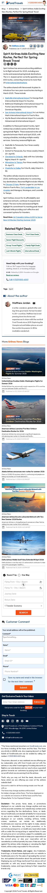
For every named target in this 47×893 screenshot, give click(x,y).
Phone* (6, 666)
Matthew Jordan (18, 46)
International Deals (32, 251)
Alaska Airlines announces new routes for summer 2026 (23, 471)
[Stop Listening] (15, 64)
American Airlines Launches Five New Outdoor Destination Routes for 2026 (19, 430)
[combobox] (22, 606)
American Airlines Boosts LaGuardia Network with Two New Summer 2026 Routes (23, 518)
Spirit (11, 289)
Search (23, 612)
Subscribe (39, 702)
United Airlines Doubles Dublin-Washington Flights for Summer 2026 (22, 382)
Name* (5, 645)
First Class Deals (32, 234)
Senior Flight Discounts (15, 240)
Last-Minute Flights (13, 251)
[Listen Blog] (4, 64)
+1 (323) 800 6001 (35, 3)
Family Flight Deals (33, 245)
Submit (23, 687)
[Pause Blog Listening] (8, 64)
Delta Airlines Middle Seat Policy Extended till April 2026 (23, 560)
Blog (3, 9)
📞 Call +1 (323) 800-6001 (17, 279)
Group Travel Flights (14, 245)
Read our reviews (12, 275)
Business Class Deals (14, 234)
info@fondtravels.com (14, 737)
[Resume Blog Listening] (11, 64)
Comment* (6, 634)
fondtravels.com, (36, 746)
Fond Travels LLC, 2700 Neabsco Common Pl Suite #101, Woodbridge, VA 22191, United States (23, 727)
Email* (5, 656)
